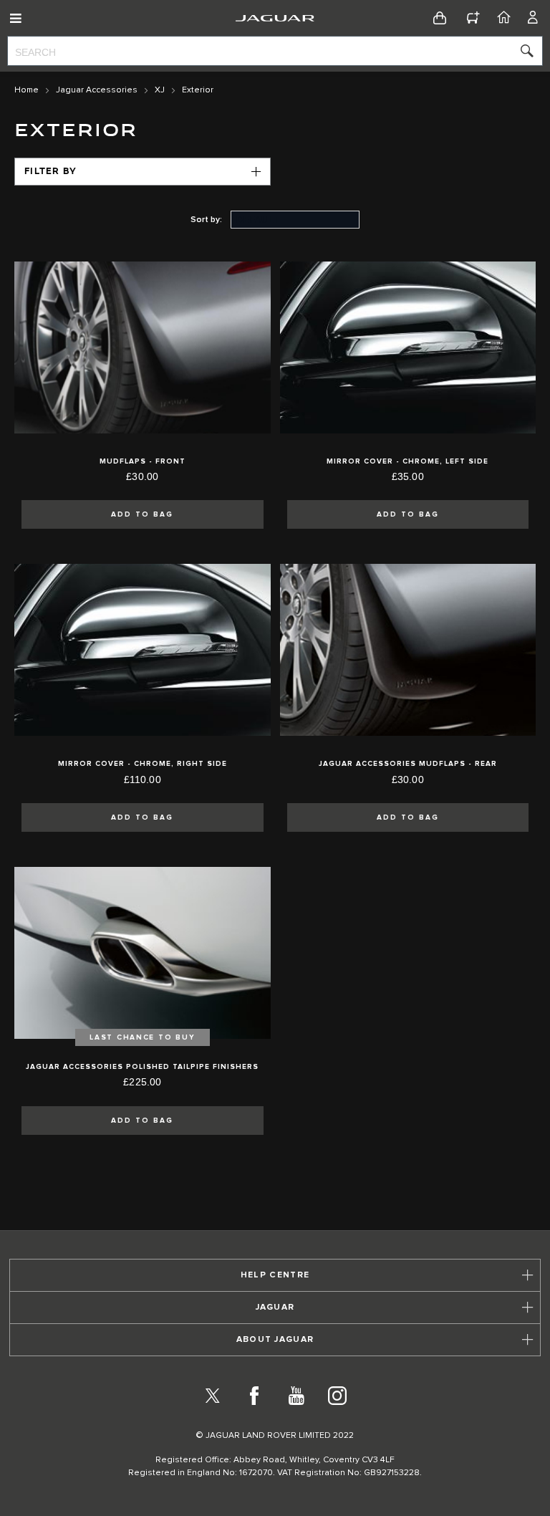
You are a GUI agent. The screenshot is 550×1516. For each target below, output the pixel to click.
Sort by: (206, 220)
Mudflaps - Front (142, 461)
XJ (160, 90)
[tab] (275, 1275)
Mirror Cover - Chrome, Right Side (142, 763)
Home (26, 90)
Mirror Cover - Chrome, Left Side (407, 461)
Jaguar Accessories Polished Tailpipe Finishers (142, 1066)
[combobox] (275, 51)
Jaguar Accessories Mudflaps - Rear (408, 763)
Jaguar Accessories (97, 90)
